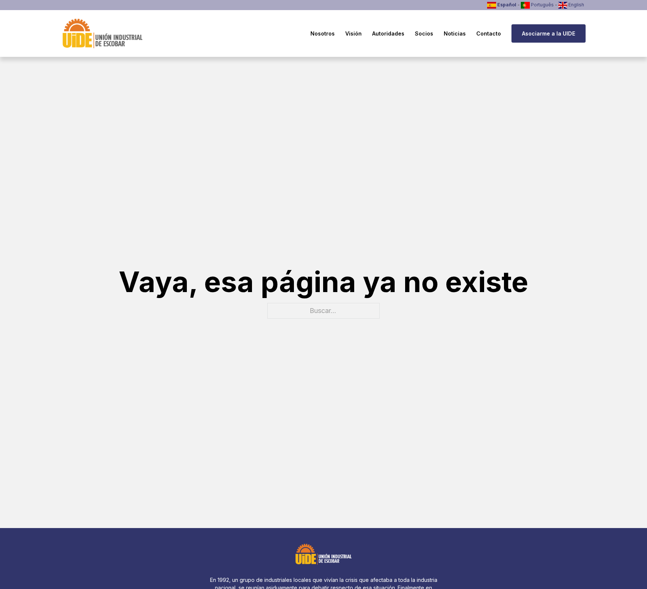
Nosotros (322, 33)
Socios (424, 33)
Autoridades (388, 33)
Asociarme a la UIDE (548, 33)
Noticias (455, 33)
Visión (353, 33)
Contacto (488, 33)
